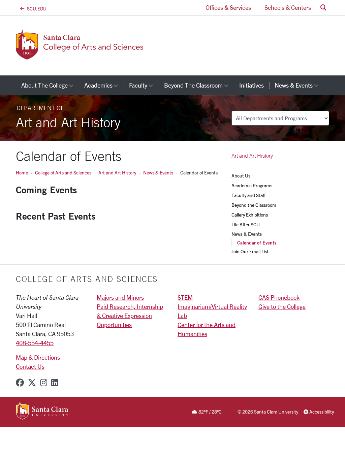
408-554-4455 (35, 342)
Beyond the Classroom (253, 205)
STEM (185, 297)
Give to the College (282, 306)
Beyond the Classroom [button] (199, 85)
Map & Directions (38, 357)
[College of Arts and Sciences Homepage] (80, 55)
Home (22, 172)
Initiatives (251, 85)
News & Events (158, 172)
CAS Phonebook (279, 297)
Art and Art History (117, 172)
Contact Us (30, 366)
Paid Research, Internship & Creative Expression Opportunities (130, 315)
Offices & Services (228, 7)
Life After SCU (245, 224)
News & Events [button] (299, 85)
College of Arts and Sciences (63, 172)
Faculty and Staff (248, 195)
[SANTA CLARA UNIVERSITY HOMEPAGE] (42, 411)
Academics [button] (104, 85)
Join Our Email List (250, 251)
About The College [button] (50, 85)
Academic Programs (251, 185)
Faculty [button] (143, 85)
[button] (323, 7)
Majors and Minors (120, 297)
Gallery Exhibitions (249, 215)
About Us (240, 175)
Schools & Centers (287, 7)
